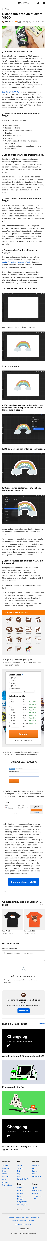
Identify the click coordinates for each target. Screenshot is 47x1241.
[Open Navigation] (3, 3)
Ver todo (41, 903)
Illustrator (20, 262)
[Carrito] (44, 3)
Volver (7, 9)
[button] (23, 882)
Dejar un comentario (9, 948)
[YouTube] (29, 1209)
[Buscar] (38, 3)
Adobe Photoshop (9, 262)
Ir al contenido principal (1, 1)
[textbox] (23, 468)
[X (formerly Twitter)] (21, 1209)
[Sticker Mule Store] (17, 1209)
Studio (28, 262)
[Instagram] (25, 1209)
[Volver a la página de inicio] (19, 3)
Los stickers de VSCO (10, 92)
